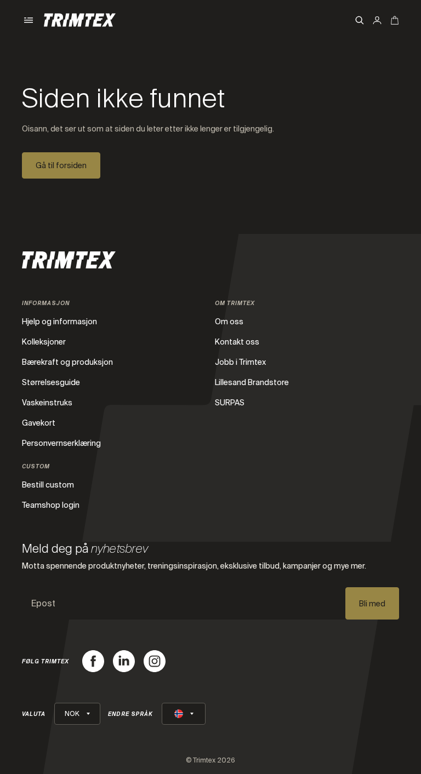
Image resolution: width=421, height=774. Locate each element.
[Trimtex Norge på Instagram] (155, 661)
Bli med (372, 604)
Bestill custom (48, 485)
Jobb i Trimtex (240, 362)
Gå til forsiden (61, 165)
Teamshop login (50, 505)
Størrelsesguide (51, 382)
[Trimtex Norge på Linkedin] (124, 661)
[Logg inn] (377, 20)
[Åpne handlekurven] (394, 20)
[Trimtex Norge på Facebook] (93, 661)
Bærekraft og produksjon (67, 362)
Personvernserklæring (61, 443)
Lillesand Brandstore (252, 382)
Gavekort (38, 423)
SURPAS (229, 403)
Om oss (229, 321)
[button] (28, 20)
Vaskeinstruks (47, 403)
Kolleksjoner (44, 342)
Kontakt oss (237, 342)
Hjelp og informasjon (59, 321)
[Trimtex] (80, 20)
